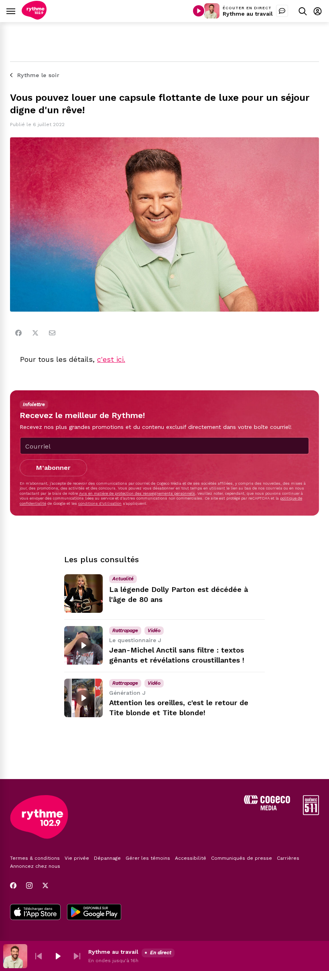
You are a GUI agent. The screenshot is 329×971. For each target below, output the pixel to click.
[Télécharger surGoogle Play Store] (94, 913)
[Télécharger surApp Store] (35, 913)
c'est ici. (111, 359)
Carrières (288, 858)
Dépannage (107, 858)
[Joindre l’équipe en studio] (282, 11)
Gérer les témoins (148, 858)
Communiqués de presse (241, 858)
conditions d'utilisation (100, 503)
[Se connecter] (318, 11)
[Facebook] (18, 332)
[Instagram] (29, 885)
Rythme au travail (248, 13)
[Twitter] (35, 332)
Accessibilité (190, 858)
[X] (45, 885)
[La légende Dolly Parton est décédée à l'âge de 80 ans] (83, 593)
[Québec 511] (311, 813)
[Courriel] (52, 332)
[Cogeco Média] (267, 808)
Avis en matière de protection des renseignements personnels (137, 493)
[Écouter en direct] (198, 10)
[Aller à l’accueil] (34, 17)
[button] (38, 956)
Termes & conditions (35, 858)
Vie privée (77, 858)
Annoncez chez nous (35, 866)
